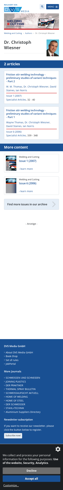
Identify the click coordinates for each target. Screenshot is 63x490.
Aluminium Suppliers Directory (23, 412)
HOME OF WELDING (17, 396)
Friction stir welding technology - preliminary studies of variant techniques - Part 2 (31, 78)
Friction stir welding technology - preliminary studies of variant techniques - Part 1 (31, 114)
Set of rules (12, 360)
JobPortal (11, 363)
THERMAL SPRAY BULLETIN (21, 389)
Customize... (11, 485)
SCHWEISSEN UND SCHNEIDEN (23, 377)
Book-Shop (12, 356)
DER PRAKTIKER (14, 385)
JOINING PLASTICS (16, 381)
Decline (31, 471)
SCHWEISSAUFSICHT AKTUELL (22, 393)
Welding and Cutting (13, 33)
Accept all (31, 479)
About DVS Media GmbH (19, 352)
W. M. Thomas (14, 86)
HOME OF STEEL (15, 400)
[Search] (42, 6)
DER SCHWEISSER (15, 404)
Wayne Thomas (14, 122)
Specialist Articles (16, 99)
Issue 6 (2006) (14, 131)
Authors (28, 33)
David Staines (14, 126)
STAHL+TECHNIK (15, 408)
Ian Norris (21, 90)
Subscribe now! (13, 435)
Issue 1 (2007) (14, 95)
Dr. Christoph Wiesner (36, 86)
